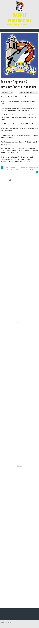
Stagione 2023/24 (32, 92)
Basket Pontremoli (20, 17)
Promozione (23, 92)
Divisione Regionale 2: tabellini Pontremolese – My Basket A (29, 170)
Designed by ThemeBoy (7, 622)
